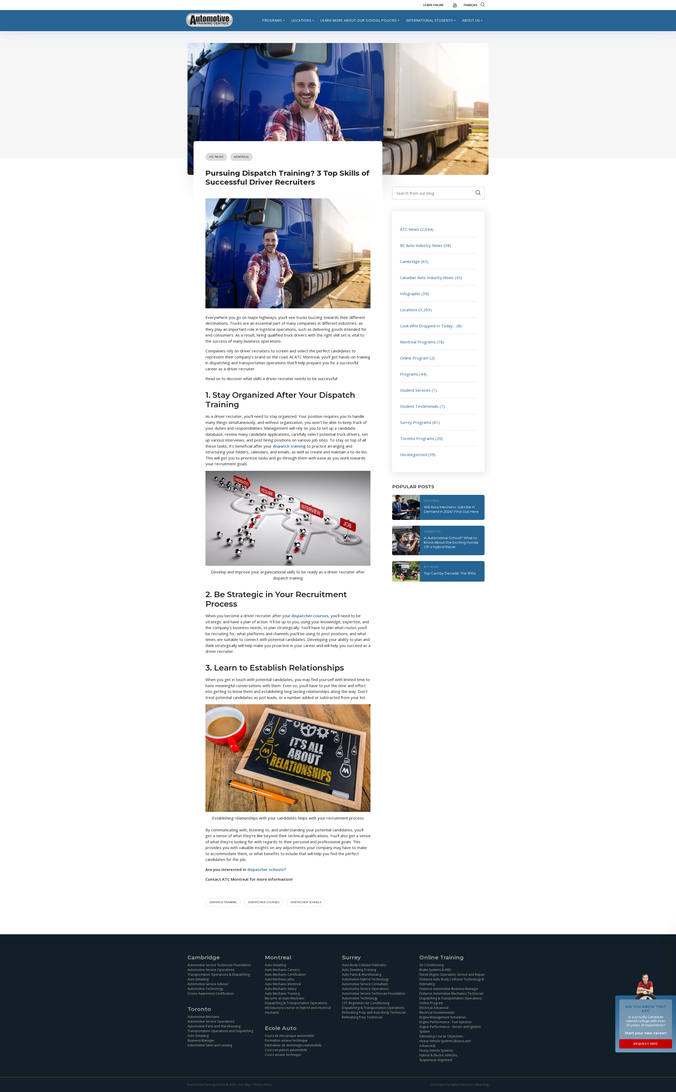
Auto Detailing (198, 979)
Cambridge (410, 261)
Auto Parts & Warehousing (361, 974)
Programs (272, 20)
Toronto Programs (417, 438)
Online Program (414, 358)
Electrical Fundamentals (436, 1012)
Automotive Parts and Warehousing (214, 1026)
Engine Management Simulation (442, 1017)
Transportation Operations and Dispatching (220, 1031)
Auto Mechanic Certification (285, 974)
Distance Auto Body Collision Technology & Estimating (451, 981)
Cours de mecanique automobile (289, 1035)
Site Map (244, 1084)
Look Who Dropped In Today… (428, 325)
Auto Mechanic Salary (281, 988)
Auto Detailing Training (359, 969)
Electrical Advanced (433, 1007)
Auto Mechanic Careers (282, 969)
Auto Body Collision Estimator (364, 964)
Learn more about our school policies (359, 20)
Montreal (241, 157)
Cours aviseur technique (283, 1054)
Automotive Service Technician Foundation (219, 964)
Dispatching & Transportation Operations (296, 1002)
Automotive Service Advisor (208, 983)
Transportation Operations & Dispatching (218, 974)
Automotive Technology (205, 988)
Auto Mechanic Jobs (279, 979)
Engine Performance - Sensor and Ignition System (450, 1028)
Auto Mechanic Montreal (283, 983)
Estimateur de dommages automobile (293, 1045)
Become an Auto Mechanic (284, 998)
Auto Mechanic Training (282, 993)
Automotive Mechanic (203, 1016)
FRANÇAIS (470, 5)
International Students (429, 20)
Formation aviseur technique (286, 1040)
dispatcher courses (263, 902)
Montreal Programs (418, 341)
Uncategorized (413, 454)
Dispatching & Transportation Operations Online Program (450, 1000)
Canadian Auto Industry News (427, 277)
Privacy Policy (262, 1084)
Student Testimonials (419, 406)
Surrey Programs (415, 422)
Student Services (415, 390)
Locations (302, 20)
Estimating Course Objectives (441, 1036)
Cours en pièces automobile (286, 1050)
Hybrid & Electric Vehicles (438, 1055)
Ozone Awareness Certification (210, 993)
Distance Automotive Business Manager (448, 988)
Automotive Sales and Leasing (209, 1045)
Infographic (410, 293)
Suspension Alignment (435, 1059)
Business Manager (201, 1040)
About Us (471, 20)
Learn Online (433, 5)
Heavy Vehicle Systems (436, 1050)
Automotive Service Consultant (365, 983)
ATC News (216, 157)
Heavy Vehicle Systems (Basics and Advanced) (445, 1043)
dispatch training (223, 902)
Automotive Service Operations (210, 969)
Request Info (645, 1044)
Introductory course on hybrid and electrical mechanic (298, 1009)
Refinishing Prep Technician (362, 1017)
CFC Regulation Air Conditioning (365, 1002)
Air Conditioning (431, 964)
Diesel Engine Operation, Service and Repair (452, 974)
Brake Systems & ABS (435, 969)
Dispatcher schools (305, 902)
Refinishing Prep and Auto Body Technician (374, 1012)
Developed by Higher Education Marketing (459, 1084)
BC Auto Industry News (421, 245)
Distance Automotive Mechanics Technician (451, 993)
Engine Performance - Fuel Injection (445, 1021)
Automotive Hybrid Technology (365, 979)
